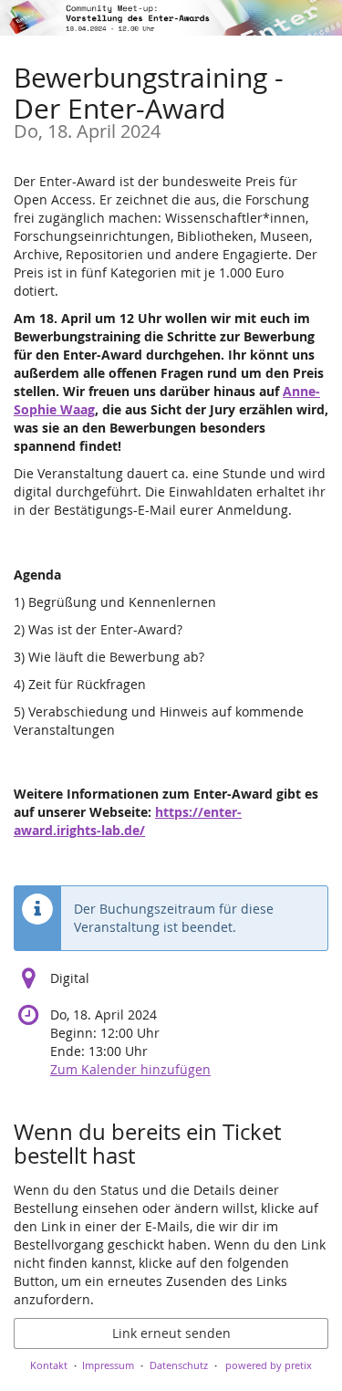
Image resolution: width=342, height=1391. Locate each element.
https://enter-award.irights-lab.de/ (128, 821)
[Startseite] (171, 18)
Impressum (108, 1365)
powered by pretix (268, 1365)
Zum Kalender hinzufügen (130, 1069)
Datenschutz (179, 1365)
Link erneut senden (171, 1333)
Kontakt (48, 1365)
